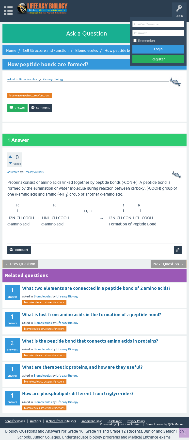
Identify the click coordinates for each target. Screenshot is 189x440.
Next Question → (168, 264)
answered (13, 171)
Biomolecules (28, 79)
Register (158, 59)
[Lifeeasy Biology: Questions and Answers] (42, 8)
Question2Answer (129, 424)
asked (11, 79)
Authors (35, 421)
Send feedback (15, 421)
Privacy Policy (136, 421)
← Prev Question (20, 264)
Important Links (91, 421)
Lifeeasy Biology (67, 296)
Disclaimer (115, 421)
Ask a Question (86, 33)
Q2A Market (176, 424)
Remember (146, 41)
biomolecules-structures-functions (29, 95)
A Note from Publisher (61, 421)
